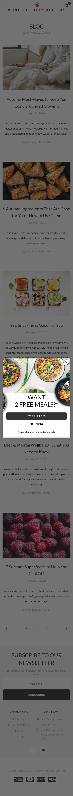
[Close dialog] (66, 362)
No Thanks (36, 423)
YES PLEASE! (36, 416)
